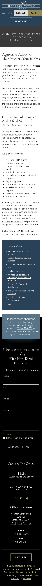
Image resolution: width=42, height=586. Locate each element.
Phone (6, 398)
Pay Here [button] (21, 557)
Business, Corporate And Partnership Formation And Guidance (19, 278)
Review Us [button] (21, 21)
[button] (7, 12)
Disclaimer (8, 434)
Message (7, 410)
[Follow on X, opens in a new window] (26, 498)
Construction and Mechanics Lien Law (21, 265)
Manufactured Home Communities (16, 298)
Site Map (20, 572)
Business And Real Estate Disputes (18, 252)
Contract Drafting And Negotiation (17, 285)
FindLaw (27, 578)
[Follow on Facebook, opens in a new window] (15, 498)
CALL (36, 13)
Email (6, 387)
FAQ (9, 304)
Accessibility (31, 572)
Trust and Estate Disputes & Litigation (19, 259)
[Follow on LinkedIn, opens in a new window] (21, 498)
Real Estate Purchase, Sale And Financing (20, 292)
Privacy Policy (9, 575)
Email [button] (22, 12)
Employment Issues (15, 271)
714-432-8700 (23, 231)
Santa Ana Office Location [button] (21, 488)
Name (6, 376)
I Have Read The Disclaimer (20, 438)
